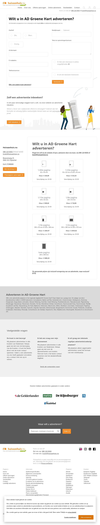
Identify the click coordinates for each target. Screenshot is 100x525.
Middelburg (69, 485)
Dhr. (15, 35)
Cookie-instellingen (70, 517)
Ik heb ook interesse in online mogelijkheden (68, 63)
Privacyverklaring (46, 463)
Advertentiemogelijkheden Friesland (37, 495)
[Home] (14, 4)
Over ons (27, 8)
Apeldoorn (69, 475)
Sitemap (28, 477)
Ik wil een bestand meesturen (68, 75)
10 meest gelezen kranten (34, 479)
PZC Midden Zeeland (90, 475)
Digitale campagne (32, 485)
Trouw (86, 479)
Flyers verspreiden (32, 493)
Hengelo (68, 483)
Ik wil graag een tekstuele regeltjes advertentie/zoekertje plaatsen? (80, 341)
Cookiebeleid (30, 487)
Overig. (16, 44)
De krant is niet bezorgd (16, 338)
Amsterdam (69, 473)
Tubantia (86, 481)
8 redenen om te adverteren (34, 481)
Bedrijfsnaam (60, 30)
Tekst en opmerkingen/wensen (61, 40)
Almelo (68, 471)
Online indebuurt (31, 491)
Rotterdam (69, 489)
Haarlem (68, 481)
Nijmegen (69, 487)
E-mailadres (13, 60)
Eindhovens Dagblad (90, 473)
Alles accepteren (86, 517)
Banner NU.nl (30, 489)
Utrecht (68, 491)
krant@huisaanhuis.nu (89, 10)
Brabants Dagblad (89, 471)
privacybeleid (72, 512)
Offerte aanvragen (39, 8)
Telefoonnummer (14, 70)
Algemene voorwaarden (33, 473)
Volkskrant (87, 483)
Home (20, 8)
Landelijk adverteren (9, 483)
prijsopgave (57, 111)
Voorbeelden (67, 8)
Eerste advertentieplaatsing (34, 483)
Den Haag (69, 477)
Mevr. (30, 35)
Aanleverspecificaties (32, 471)
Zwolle (68, 493)
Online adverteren (54, 8)
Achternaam (13, 50)
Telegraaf (86, 477)
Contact (77, 8)
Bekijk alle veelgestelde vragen (50, 366)
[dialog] (50, 509)
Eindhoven (69, 479)
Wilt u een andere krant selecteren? (20, 84)
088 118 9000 (75, 10)
